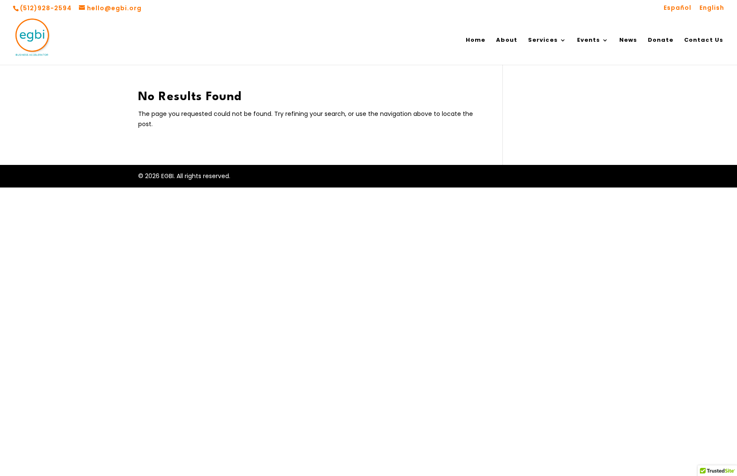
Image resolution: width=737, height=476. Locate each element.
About (506, 40)
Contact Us (703, 40)
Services (543, 40)
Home (475, 40)
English (711, 8)
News (628, 40)
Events (588, 40)
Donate (660, 40)
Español (677, 8)
